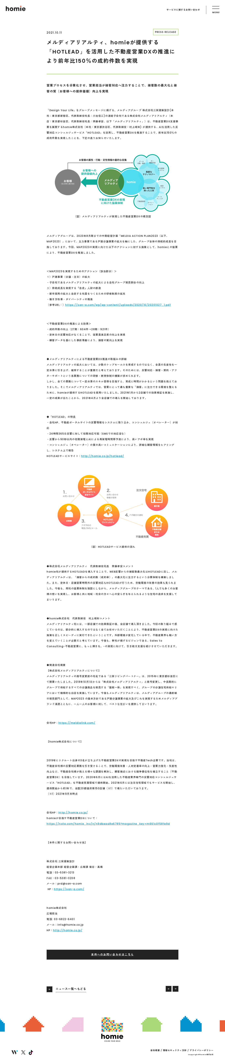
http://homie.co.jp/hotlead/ (102, 456)
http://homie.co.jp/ (73, 812)
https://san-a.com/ (69, 889)
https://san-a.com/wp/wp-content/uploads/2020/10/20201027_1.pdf (118, 305)
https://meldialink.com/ (77, 723)
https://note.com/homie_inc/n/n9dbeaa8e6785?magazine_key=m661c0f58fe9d (108, 824)
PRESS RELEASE (165, 32)
